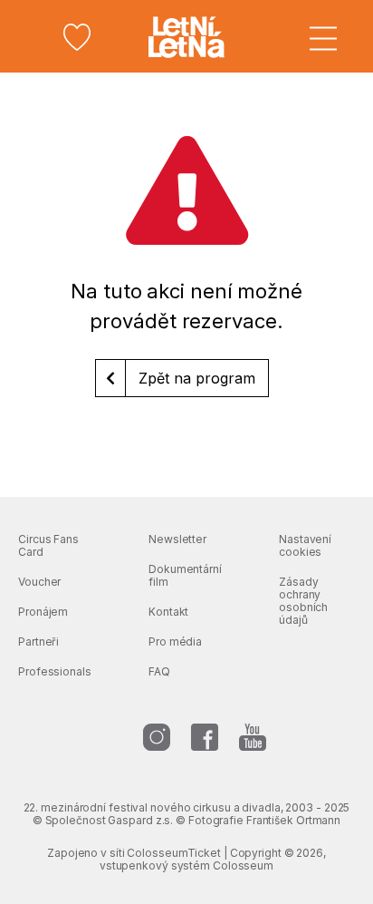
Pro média (175, 641)
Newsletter (177, 539)
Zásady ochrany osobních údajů (303, 601)
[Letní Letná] (186, 37)
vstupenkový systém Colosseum (186, 865)
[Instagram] (156, 737)
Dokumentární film (185, 575)
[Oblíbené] (77, 37)
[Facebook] (204, 737)
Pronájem (43, 611)
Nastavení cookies (305, 545)
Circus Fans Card (48, 545)
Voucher (39, 581)
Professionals (54, 671)
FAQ (159, 671)
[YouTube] (252, 737)
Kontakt (168, 611)
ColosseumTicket (174, 853)
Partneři (38, 641)
